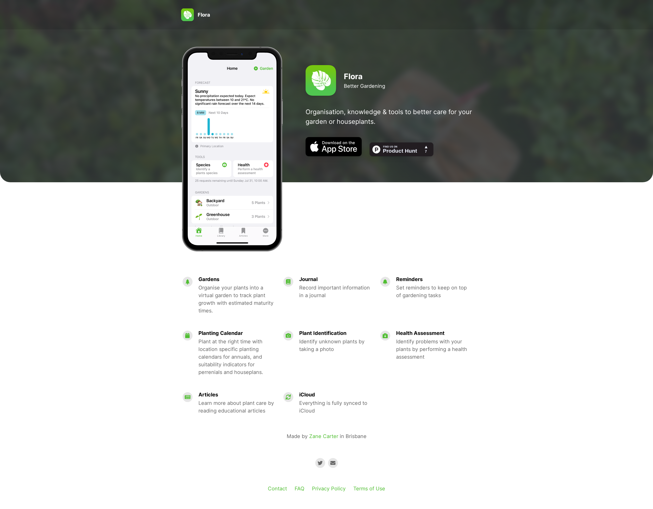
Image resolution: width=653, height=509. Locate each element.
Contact (277, 488)
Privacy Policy (329, 488)
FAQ (299, 488)
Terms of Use (369, 488)
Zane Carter (323, 436)
